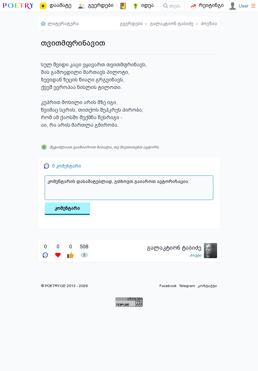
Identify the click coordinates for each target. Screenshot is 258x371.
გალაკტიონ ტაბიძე (172, 23)
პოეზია (209, 23)
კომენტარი (67, 208)
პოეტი (195, 255)
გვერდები (131, 23)
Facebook (168, 286)
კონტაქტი (207, 286)
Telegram (187, 286)
